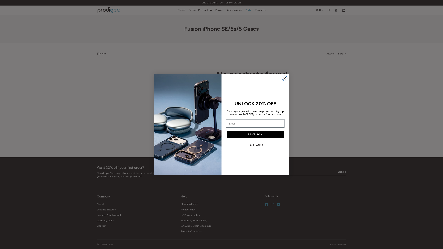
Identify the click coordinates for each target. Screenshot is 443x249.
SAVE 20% (255, 134)
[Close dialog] (284, 78)
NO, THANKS (255, 145)
